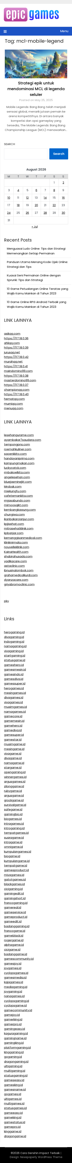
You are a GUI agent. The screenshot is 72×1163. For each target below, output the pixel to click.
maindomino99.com (18, 371)
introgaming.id (14, 828)
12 (27, 198)
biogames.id (13, 819)
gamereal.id (12, 907)
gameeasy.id (13, 1113)
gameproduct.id (15, 917)
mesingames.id (15, 693)
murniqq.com (13, 404)
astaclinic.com (14, 566)
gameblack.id (13, 936)
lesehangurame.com (19, 435)
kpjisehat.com (14, 524)
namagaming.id (15, 646)
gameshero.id (14, 665)
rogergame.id (13, 940)
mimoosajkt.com (16, 505)
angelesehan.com (17, 477)
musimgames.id (15, 707)
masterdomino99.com (20, 380)
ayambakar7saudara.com (22, 440)
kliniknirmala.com (16, 542)
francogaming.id (15, 903)
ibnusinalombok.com (18, 570)
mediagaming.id (15, 987)
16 (63, 198)
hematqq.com (14, 399)
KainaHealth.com (16, 552)
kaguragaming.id (16, 1033)
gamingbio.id (13, 814)
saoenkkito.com (15, 454)
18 (18, 205)
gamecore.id (13, 716)
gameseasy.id (14, 1080)
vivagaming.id (14, 651)
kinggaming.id (14, 1052)
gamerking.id (13, 1019)
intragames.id (14, 824)
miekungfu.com (15, 491)
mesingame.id (14, 749)
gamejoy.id (12, 1015)
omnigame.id (13, 847)
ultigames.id (13, 1099)
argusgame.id (14, 795)
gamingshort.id (15, 898)
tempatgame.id (15, 865)
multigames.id (14, 1103)
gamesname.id (15, 1089)
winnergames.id (15, 777)
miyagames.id (14, 875)
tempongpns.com (17, 444)
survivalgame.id (15, 805)
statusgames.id (15, 1108)
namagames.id (15, 712)
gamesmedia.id (15, 977)
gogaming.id (13, 1057)
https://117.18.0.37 (16, 385)
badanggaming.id (16, 926)
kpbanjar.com (13, 533)
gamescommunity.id (19, 959)
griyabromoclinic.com (19, 584)
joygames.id (12, 968)
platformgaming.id (17, 1047)
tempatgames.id (16, 833)
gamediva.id (13, 730)
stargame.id (13, 767)
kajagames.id (13, 982)
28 (45, 213)
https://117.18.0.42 (16, 357)
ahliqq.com (12, 343)
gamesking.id (13, 1085)
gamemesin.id (14, 721)
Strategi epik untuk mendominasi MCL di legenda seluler (36, 88)
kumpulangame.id (17, 861)
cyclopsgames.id (16, 973)
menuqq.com (13, 408)
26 (27, 213)
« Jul (35, 227)
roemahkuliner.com (17, 449)
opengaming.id (15, 772)
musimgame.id (14, 744)
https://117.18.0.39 (16, 347)
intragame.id (13, 842)
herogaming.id (14, 632)
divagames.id (13, 697)
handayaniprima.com (19, 458)
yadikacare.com (15, 561)
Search (9, 144)
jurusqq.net (12, 352)
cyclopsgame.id (15, 1005)
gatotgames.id (15, 879)
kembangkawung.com (20, 510)
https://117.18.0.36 (16, 338)
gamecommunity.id (18, 1010)
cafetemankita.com (18, 496)
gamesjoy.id (12, 963)
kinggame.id (12, 1131)
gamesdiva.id (13, 679)
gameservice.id (15, 912)
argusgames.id (14, 781)
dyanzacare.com (16, 580)
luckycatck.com (15, 468)
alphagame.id (14, 945)
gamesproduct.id (16, 870)
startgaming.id (14, 655)
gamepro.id (12, 1127)
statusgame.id (14, 660)
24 (9, 213)
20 (36, 205)
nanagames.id (14, 996)
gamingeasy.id (14, 1029)
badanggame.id (15, 954)
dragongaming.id (16, 1061)
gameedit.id (13, 921)
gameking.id (12, 1117)
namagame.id (14, 763)
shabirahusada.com (18, 556)
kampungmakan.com (19, 463)
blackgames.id (14, 884)
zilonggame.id (14, 786)
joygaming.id (13, 991)
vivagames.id (13, 702)
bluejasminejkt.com (18, 482)
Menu (64, 31)
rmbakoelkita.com (17, 472)
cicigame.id (12, 949)
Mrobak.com (13, 486)
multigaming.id (14, 1071)
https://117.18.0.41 (16, 366)
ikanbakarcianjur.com (19, 519)
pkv (6, 601)
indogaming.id (14, 641)
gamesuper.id (14, 735)
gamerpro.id (13, 1024)
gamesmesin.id (15, 669)
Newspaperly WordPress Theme (41, 1157)
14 (45, 198)
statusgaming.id (15, 1075)
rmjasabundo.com (17, 500)
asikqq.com (12, 334)
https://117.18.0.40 (16, 394)
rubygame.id (13, 791)
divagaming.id (14, 637)
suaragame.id (14, 837)
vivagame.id (12, 753)
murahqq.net (13, 361)
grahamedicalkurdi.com (21, 575)
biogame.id (12, 856)
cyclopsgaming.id (16, 1001)
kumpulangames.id (17, 851)
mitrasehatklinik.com (18, 528)
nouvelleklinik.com (16, 547)
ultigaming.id (13, 1066)
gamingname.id (15, 1038)
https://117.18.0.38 (16, 376)
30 (63, 213)
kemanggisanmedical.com (23, 538)
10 (8, 198)
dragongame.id (15, 1136)
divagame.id (13, 758)
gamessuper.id (14, 683)
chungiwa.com (14, 514)
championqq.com (16, 390)
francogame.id (14, 931)
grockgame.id (14, 800)
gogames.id (12, 1094)
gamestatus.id (14, 1122)
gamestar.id (13, 739)
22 (54, 205)
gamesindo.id (13, 674)
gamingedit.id (14, 893)
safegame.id (13, 809)
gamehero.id (13, 726)
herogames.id (14, 688)
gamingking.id (14, 1043)
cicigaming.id (13, 889)
